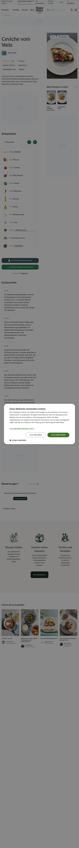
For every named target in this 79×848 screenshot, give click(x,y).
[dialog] (39, 424)
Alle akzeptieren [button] (58, 435)
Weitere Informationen (18, 425)
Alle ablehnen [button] (36, 435)
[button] (39, 429)
